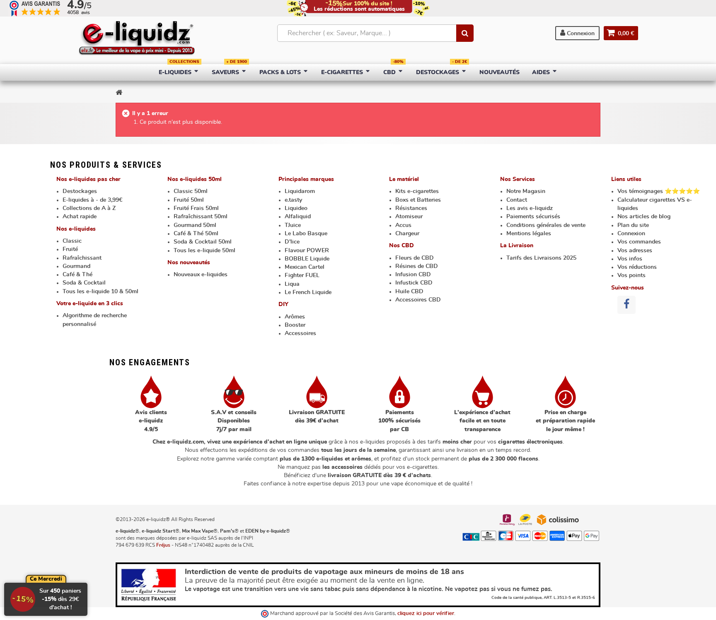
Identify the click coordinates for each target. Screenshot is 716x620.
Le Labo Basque (306, 233)
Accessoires (300, 333)
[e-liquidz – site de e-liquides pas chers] (137, 39)
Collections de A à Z (89, 208)
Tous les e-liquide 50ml (204, 250)
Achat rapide (80, 217)
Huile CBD (409, 291)
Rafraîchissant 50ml (200, 217)
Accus (403, 225)
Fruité (70, 249)
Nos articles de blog (643, 217)
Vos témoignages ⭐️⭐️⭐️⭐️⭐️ (658, 191)
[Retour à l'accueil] (119, 92)
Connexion (580, 33)
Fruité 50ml (189, 200)
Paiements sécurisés (533, 217)
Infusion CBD (413, 274)
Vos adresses (634, 250)
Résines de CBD (416, 266)
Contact (516, 200)
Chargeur (407, 233)
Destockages (80, 191)
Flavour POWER (307, 250)
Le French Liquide (308, 292)
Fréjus (163, 545)
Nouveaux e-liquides (200, 274)
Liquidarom (300, 191)
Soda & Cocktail (84, 283)
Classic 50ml (191, 191)
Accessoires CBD (418, 300)
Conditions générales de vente (545, 225)
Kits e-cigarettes (417, 191)
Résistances (411, 208)
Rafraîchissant (82, 258)
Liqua (292, 284)
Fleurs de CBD (414, 258)
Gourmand (76, 266)
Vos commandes (639, 242)
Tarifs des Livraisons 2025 (541, 258)
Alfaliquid (298, 217)
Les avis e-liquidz (529, 208)
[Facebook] (626, 305)
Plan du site (633, 225)
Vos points (631, 275)
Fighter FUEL (302, 275)
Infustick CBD (414, 283)
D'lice (292, 242)
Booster (295, 325)
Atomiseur (409, 217)
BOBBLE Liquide (307, 259)
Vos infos (629, 259)
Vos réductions (637, 267)
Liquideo (296, 208)
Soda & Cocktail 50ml (203, 242)
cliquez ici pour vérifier (425, 613)
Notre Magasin (525, 191)
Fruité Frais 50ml (196, 208)
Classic (72, 241)
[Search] (465, 33)
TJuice (293, 225)
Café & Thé (77, 274)
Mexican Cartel (304, 267)
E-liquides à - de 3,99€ (92, 200)
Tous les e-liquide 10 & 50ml (100, 291)
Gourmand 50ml (195, 225)
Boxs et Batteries (418, 200)
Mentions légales (528, 233)
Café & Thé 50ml (196, 233)
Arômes (295, 317)
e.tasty (293, 200)
